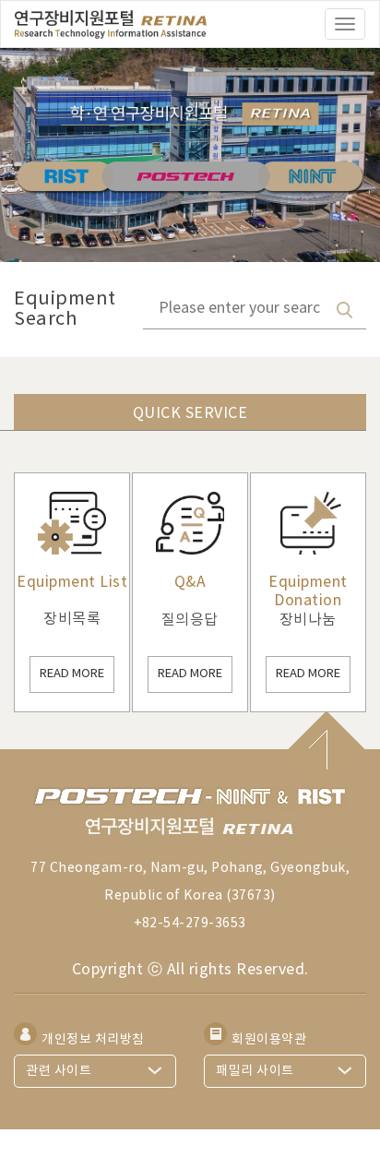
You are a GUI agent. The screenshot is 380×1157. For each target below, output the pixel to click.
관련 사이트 (58, 1071)
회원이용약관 (269, 1038)
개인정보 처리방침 (93, 1038)
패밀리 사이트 (255, 1071)
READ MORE (72, 674)
